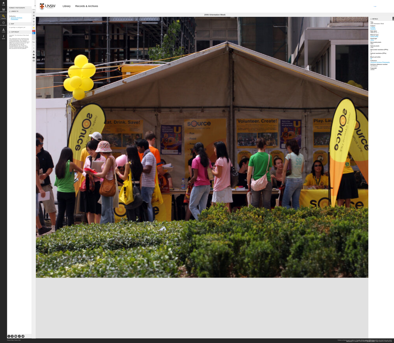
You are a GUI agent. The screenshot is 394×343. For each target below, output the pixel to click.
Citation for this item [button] (34, 60)
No (371, 58)
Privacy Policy (10, 340)
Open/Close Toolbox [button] (35, 3)
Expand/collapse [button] (393, 18)
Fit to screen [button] (34, 15)
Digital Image (374, 36)
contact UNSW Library (370, 340)
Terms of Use (17, 340)
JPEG (372, 40)
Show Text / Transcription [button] (34, 42)
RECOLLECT (349, 341)
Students (373, 29)
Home (3, 5)
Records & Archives (86, 6)
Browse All (3, 11)
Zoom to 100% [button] (34, 27)
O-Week (372, 27)
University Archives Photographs (16, 18)
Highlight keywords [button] (34, 48)
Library (67, 6)
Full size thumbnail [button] (34, 12)
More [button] (3, 38)
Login (3, 32)
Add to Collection (34, 54)
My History (3, 25)
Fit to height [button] (34, 21)
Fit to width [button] (34, 18)
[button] (33, 33)
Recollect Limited (371, 341)
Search (3, 18)
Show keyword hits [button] (34, 45)
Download (34, 51)
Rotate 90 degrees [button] (34, 24)
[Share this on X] (8, 336)
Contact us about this (34, 57)
